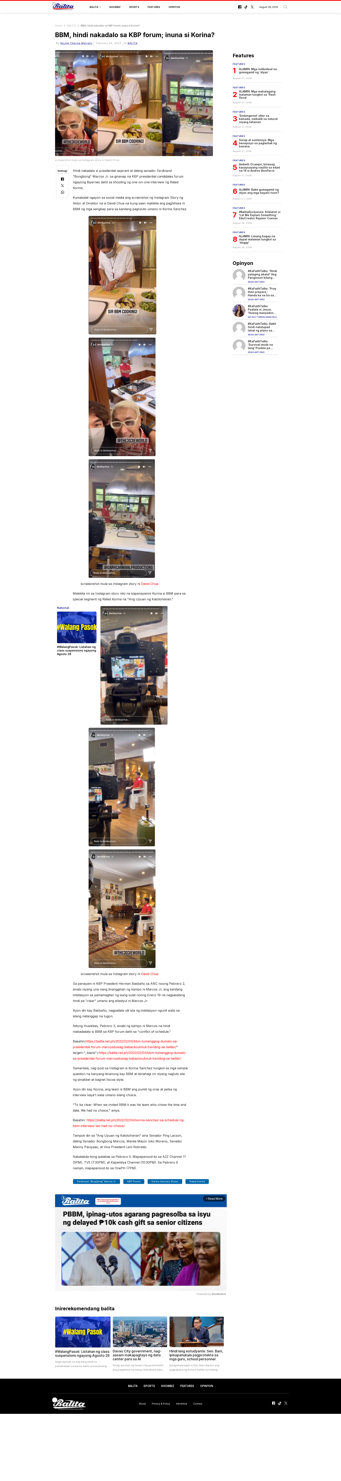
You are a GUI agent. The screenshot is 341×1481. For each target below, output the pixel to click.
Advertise (181, 1403)
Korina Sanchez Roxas (165, 1181)
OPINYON (174, 7)
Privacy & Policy (161, 1403)
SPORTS (134, 7)
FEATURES (154, 7)
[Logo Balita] (63, 7)
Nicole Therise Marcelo (76, 43)
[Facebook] (62, 179)
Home (58, 25)
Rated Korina (197, 1181)
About (142, 1403)
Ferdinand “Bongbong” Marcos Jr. (96, 1181)
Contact (197, 1403)
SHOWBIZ (115, 7)
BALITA (94, 7)
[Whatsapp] (62, 192)
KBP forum (134, 1181)
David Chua (149, 584)
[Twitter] (62, 186)
